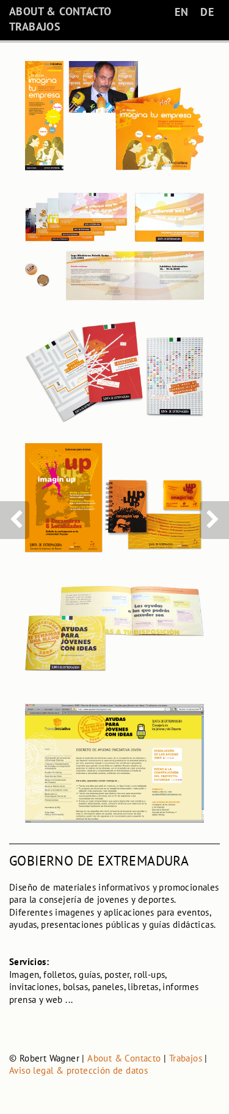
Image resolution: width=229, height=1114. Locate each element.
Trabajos (185, 1058)
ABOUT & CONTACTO (60, 11)
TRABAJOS (34, 27)
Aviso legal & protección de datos (78, 1070)
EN (181, 12)
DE (207, 12)
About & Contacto (124, 1058)
